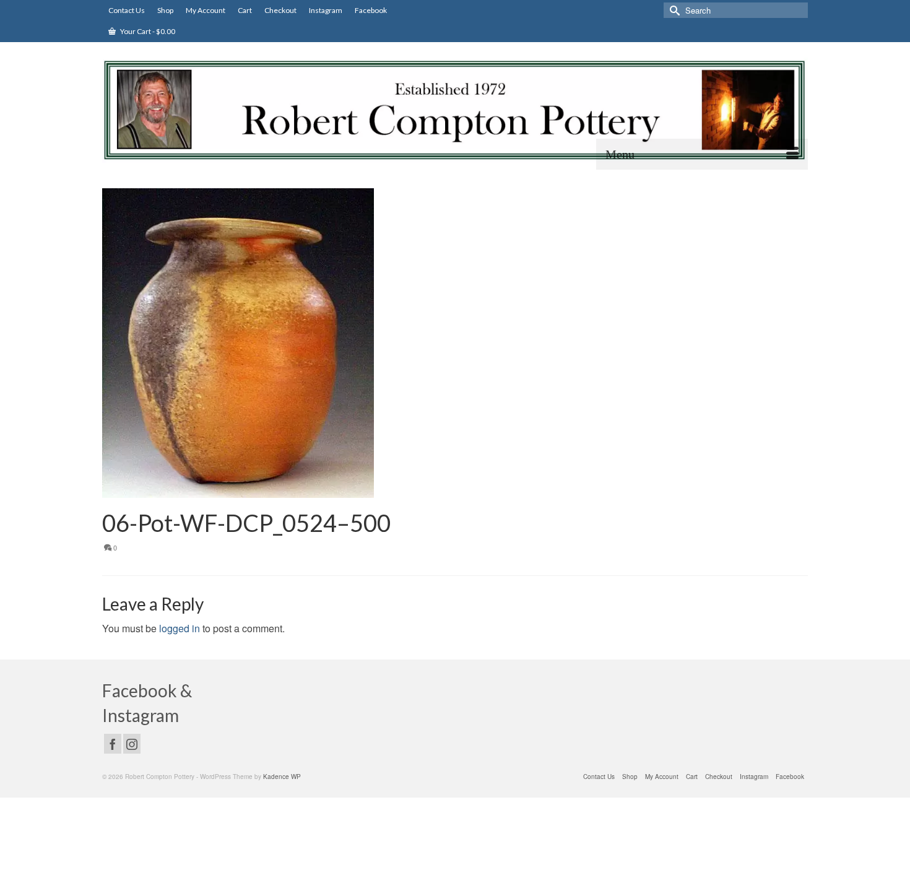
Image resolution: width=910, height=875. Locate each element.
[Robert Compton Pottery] (455, 110)
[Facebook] (112, 744)
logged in (179, 628)
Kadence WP (282, 776)
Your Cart (147, 31)
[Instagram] (132, 744)
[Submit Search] (673, 10)
